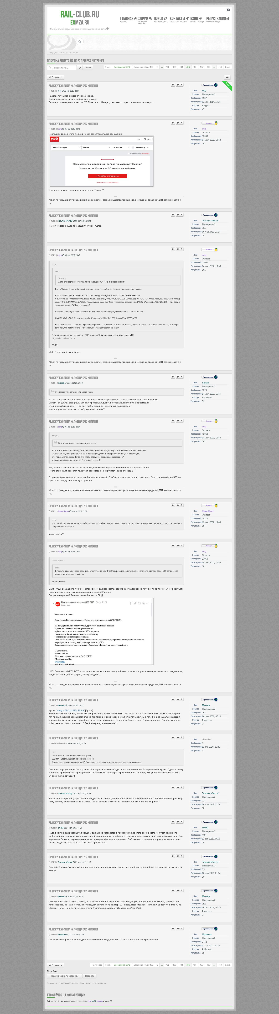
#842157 (54, 551)
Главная (127, 18)
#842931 (54, 828)
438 (208, 67)
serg (60, 129)
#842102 (54, 221)
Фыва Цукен (63, 511)
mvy (59, 91)
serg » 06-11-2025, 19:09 (70, 710)
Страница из (143, 67)
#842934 (54, 896)
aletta (85, 1001)
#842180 (54, 705)
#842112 (54, 427)
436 (194, 67)
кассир (100, 1001)
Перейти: (52, 971)
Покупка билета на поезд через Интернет (75, 61)
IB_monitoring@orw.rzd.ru (63, 338)
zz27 (94, 1001)
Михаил (61, 705)
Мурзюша (62, 934)
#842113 (54, 511)
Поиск (88, 67)
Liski (89, 1001)
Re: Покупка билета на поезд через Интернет (73, 85)
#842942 (54, 934)
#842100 (54, 129)
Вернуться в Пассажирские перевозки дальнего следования (76, 983)
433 (174, 67)
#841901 (54, 91)
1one (80, 1001)
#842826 (54, 743)
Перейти (89, 976)
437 (201, 67)
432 (167, 67)
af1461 (61, 828)
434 (181, 67)
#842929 (54, 793)
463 (220, 67)
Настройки (97, 965)
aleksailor (62, 743)
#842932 (54, 862)
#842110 (54, 383)
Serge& (61, 383)
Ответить (56, 77)
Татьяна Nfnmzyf (65, 221)
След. (227, 67)
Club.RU (79, 14)
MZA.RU (79, 22)
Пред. (107, 67)
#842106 (54, 255)
